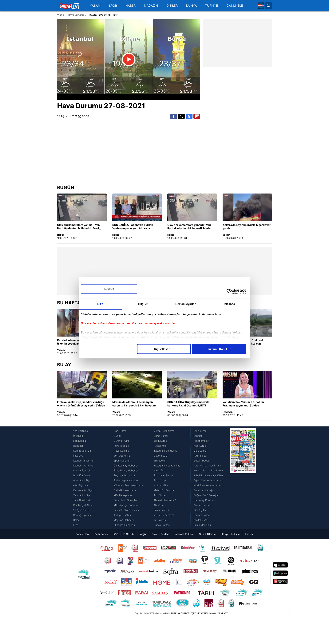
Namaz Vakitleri (82, 450)
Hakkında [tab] (229, 304)
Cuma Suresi (161, 435)
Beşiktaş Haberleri (124, 475)
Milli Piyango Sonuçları (126, 505)
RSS (115, 534)
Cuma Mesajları (202, 524)
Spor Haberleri (122, 460)
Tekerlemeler (200, 440)
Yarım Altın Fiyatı (82, 495)
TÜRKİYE (211, 5)
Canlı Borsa (120, 430)
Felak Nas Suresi (163, 475)
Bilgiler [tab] (143, 304)
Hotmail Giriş (161, 485)
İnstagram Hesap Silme (167, 465)
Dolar (76, 519)
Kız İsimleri (160, 519)
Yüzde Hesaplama (164, 430)
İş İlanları (78, 435)
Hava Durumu (76, 14)
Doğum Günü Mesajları (206, 495)
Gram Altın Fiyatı (82, 480)
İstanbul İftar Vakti (83, 465)
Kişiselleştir (162, 349)
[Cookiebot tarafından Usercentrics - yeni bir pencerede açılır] (229, 291)
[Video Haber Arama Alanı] (268, 5)
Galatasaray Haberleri (126, 465)
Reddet (109, 289)
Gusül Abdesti (201, 460)
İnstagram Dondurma (165, 450)
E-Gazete (129, 534)
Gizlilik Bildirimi (207, 534)
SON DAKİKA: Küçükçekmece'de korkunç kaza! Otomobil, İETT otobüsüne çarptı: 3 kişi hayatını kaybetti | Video (188, 404)
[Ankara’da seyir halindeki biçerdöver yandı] (247, 207)
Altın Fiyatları (80, 485)
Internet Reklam (184, 534)
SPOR (113, 5)
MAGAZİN (151, 5)
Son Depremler (122, 455)
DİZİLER (172, 5)
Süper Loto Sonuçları (125, 500)
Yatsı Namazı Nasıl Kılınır (207, 465)
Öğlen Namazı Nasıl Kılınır (208, 480)
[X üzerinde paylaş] (181, 116)
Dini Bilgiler (199, 510)
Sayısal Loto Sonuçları (126, 510)
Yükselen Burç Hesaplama (128, 485)
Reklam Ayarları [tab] (185, 304)
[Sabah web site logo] (261, 5)
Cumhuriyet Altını (82, 505)
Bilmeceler (160, 460)
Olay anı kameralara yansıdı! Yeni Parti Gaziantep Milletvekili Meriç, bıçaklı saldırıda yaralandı (79, 226)
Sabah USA (82, 534)
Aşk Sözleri (160, 495)
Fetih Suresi (160, 480)
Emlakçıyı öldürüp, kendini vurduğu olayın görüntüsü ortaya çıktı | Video (81, 403)
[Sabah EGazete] (243, 477)
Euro (75, 524)
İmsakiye (78, 455)
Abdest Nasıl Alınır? (165, 500)
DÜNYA (191, 5)
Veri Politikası (80, 430)
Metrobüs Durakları (164, 490)
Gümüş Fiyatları (82, 515)
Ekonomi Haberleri (124, 524)
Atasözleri (159, 505)
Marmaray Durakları (204, 500)
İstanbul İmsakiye (83, 460)
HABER (130, 5)
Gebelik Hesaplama (125, 490)
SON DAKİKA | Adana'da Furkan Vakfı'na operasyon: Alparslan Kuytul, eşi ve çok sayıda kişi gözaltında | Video (132, 226)
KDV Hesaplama (123, 495)
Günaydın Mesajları (204, 490)
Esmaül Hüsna (201, 515)
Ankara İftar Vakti (82, 470)
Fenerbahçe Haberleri (126, 470)
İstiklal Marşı (200, 519)
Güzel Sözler (161, 455)
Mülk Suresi (200, 450)
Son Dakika (79, 440)
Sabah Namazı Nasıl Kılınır (208, 475)
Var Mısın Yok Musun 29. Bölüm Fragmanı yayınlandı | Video (243, 403)
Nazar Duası (160, 470)
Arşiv (143, 534)
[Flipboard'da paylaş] (196, 116)
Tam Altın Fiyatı (82, 500)
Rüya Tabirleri (121, 445)
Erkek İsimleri (161, 510)
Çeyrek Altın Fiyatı (83, 490)
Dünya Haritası (162, 524)
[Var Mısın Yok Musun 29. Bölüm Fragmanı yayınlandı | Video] (247, 384)
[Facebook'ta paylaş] (173, 116)
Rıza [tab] (100, 304)
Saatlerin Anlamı (202, 505)
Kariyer (249, 534)
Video (60, 14)
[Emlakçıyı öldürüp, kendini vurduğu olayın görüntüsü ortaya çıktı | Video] (82, 384)
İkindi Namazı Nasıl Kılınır (207, 485)
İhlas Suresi (199, 445)
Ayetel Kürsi (160, 445)
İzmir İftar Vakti (81, 475)
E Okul (117, 435)
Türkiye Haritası (122, 515)
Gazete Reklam (160, 534)
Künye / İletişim (230, 534)
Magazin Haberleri (124, 519)
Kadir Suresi (200, 455)
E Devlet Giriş (121, 440)
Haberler (78, 445)
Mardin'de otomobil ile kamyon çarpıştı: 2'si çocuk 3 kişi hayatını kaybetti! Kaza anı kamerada (134, 404)
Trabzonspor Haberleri (126, 480)
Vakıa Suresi (200, 430)
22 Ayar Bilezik (81, 510)
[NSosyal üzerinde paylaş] (189, 116)
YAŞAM (95, 5)
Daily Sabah (101, 534)
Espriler (197, 435)
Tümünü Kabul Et (219, 349)
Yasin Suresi (160, 440)
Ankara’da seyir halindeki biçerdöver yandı (247, 226)
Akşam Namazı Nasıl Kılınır (208, 470)
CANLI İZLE (235, 5)
